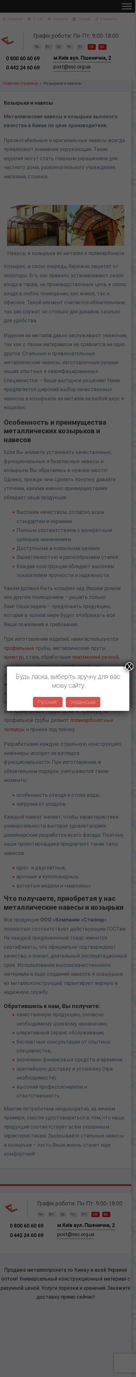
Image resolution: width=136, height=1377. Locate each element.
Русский (48, 702)
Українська (83, 702)
